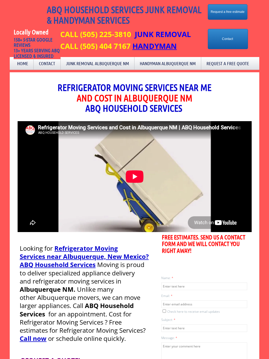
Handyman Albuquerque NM (168, 63)
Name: (167, 278)
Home (22, 63)
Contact (47, 63)
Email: (167, 296)
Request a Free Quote (227, 63)
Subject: (168, 319)
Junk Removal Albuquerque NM (97, 63)
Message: (169, 338)
